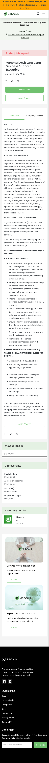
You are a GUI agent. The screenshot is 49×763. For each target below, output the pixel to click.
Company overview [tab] (34, 115)
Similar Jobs (24, 89)
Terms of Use (8, 722)
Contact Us (7, 713)
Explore (14, 627)
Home (22, 31)
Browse (14, 579)
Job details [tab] (14, 115)
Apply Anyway (24, 98)
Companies (7, 704)
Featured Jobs (8, 700)
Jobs (30, 31)
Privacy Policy (8, 717)
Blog (4, 709)
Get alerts (40, 745)
